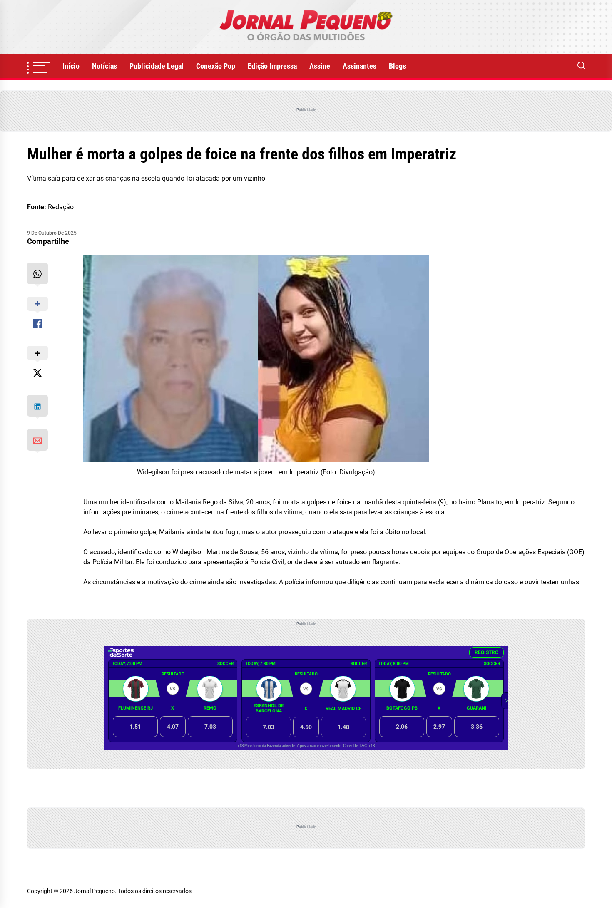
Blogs (397, 66)
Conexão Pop (215, 66)
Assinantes (359, 66)
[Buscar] (581, 66)
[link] (306, 27)
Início (71, 66)
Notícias (104, 66)
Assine (319, 66)
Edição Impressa (272, 66)
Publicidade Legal (156, 66)
